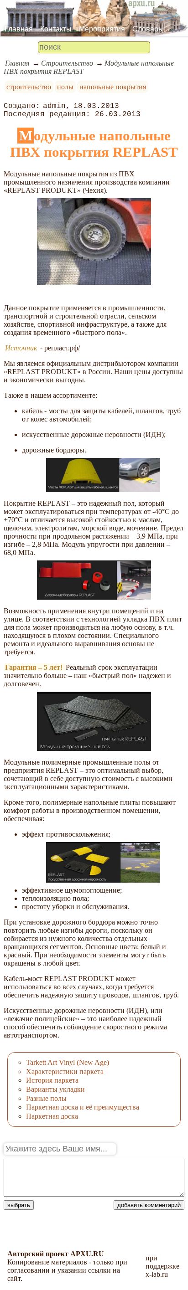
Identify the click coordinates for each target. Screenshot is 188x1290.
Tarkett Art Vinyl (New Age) (67, 1062)
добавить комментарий (149, 1205)
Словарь (147, 29)
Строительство (67, 63)
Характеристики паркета (65, 1071)
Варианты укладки (55, 1089)
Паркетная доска (52, 1116)
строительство (28, 87)
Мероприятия (102, 29)
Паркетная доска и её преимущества (82, 1107)
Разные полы (46, 1098)
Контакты (56, 29)
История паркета (52, 1080)
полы (65, 87)
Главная (19, 29)
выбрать (18, 1205)
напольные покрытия (112, 87)
